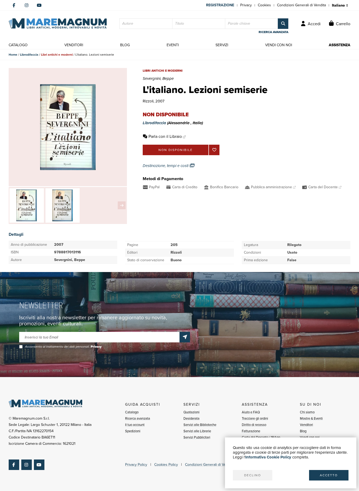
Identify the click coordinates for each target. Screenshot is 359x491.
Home (13, 54)
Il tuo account (135, 424)
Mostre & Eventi (311, 418)
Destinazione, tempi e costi (166, 165)
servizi (222, 45)
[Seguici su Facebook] (14, 5)
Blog (303, 431)
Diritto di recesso (254, 424)
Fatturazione (251, 431)
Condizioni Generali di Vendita (301, 5)
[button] (122, 205)
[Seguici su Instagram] (26, 5)
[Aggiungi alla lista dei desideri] (214, 150)
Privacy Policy (136, 464)
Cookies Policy (166, 464)
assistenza (339, 45)
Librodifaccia (29, 54)
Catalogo (132, 412)
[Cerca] (283, 23)
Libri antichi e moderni (57, 54)
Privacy (246, 5)
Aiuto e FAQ (251, 412)
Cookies (264, 5)
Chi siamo (307, 412)
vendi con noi (278, 45)
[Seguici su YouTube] (39, 5)
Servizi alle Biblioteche (199, 424)
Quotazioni (191, 412)
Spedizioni (132, 431)
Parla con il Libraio (165, 136)
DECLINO (252, 475)
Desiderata (191, 418)
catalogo (18, 45)
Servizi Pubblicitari (196, 437)
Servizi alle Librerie (197, 431)
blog (125, 45)
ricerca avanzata (273, 32)
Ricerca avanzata (137, 418)
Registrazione (220, 5)
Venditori (306, 424)
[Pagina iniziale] (58, 23)
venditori (73, 45)
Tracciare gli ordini (255, 418)
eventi (173, 45)
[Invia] (185, 337)
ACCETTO (329, 475)
